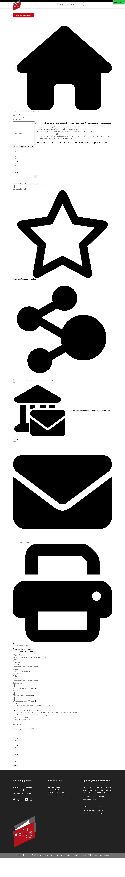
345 (14, 710)
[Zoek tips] (34, 133)
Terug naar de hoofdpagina (23, 15)
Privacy (78, 855)
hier (105, 142)
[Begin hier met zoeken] (64, 68)
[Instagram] (31, 799)
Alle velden (17, 119)
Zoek (16, 147)
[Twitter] (17, 799)
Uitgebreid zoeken (26, 147)
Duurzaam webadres (21, 646)
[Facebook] (14, 799)
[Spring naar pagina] (35, 176)
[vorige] (17, 149)
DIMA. (106, 855)
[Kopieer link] (34, 652)
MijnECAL (119, 2)
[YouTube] (26, 799)
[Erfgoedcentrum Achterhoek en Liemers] (19, 4)
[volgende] (17, 172)
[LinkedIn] (22, 799)
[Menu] (14, 186)
